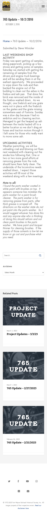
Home (6, 41)
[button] (43, 6)
